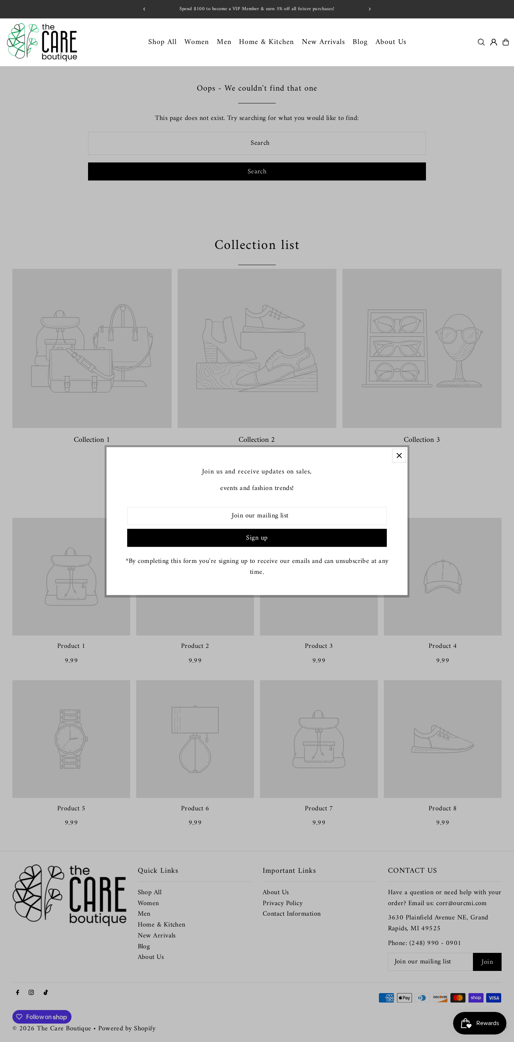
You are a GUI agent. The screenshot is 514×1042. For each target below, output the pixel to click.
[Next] (369, 9)
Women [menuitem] (196, 42)
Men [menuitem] (224, 42)
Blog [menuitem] (360, 42)
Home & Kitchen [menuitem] (266, 42)
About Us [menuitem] (391, 42)
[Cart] (506, 42)
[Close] (399, 455)
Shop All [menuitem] (162, 42)
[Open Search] (481, 42)
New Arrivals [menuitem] (323, 42)
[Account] (493, 42)
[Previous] (144, 9)
